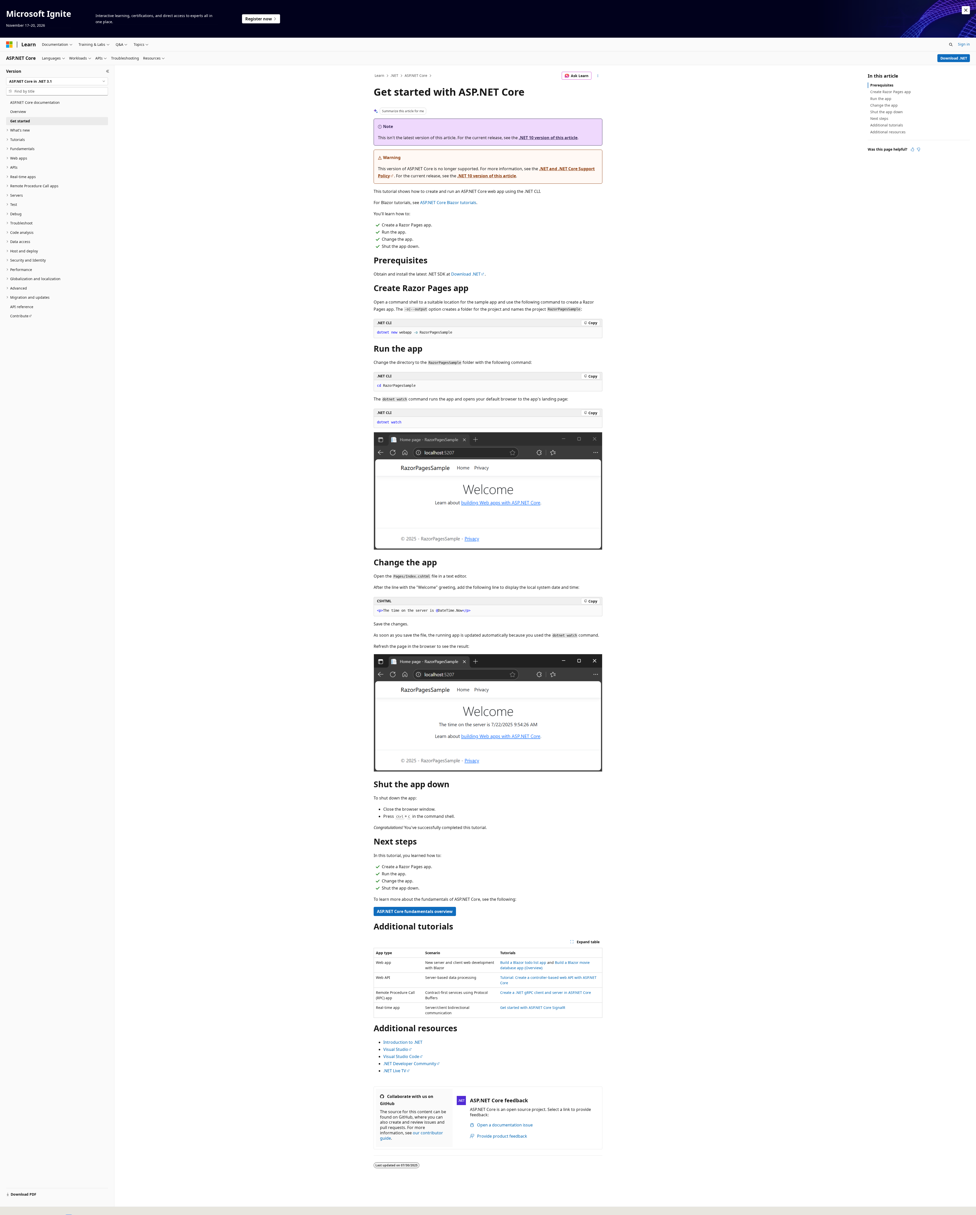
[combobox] (57, 81)
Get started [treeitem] (20, 121)
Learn (379, 75)
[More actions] (597, 76)
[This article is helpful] (912, 149)
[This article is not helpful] (919, 149)
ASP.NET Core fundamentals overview (415, 911)
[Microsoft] (9, 44)
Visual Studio (395, 1049)
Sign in (964, 44)
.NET (394, 75)
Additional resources (888, 132)
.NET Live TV (394, 1071)
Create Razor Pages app (890, 91)
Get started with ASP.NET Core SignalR (532, 1007)
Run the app (880, 98)
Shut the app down (886, 111)
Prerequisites (881, 85)
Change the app (884, 105)
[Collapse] (107, 71)
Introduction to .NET (402, 1042)
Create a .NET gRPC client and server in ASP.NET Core (545, 992)
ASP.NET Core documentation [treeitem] (35, 102)
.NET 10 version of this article (548, 137)
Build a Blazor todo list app (523, 962)
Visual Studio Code (401, 1056)
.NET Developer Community (409, 1063)
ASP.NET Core (416, 75)
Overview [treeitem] (18, 111)
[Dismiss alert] (966, 10)
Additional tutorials (886, 125)
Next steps (879, 118)
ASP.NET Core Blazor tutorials (448, 202)
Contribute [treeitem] (19, 315)
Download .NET (953, 58)
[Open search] (951, 44)
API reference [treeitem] (21, 306)
